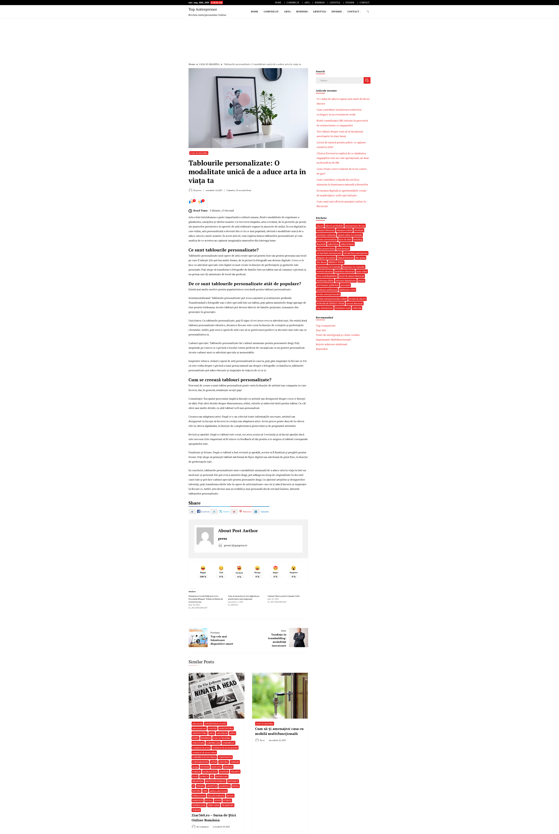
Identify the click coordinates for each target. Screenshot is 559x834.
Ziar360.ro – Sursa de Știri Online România (214, 817)
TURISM (196, 810)
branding (357, 239)
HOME (278, 2)
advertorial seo (199, 728)
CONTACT (364, 2)
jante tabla (361, 271)
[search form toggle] (367, 11)
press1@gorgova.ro (235, 545)
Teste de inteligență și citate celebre (338, 335)
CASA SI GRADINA (199, 153)
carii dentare (343, 248)
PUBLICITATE (198, 795)
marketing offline (325, 280)
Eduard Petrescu (345, 257)
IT (193, 786)
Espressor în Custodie (354, 266)
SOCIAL (208, 800)
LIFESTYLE (335, 2)
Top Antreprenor (203, 9)
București (321, 244)
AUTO (232, 733)
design (195, 766)
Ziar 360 (321, 330)
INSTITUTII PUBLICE (216, 781)
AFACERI (212, 728)
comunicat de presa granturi (225, 747)
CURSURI (234, 762)
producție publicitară (327, 289)
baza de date (345, 239)
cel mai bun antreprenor (356, 253)
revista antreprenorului (328, 294)
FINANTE (235, 771)
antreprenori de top (355, 225)
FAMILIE (196, 771)
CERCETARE (198, 742)
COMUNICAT (292, 2)
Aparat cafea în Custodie (350, 234)
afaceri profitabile (334, 225)
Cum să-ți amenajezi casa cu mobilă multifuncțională (279, 731)
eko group (360, 257)
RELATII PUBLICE (216, 795)
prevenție (345, 285)
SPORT (218, 800)
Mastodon (322, 349)
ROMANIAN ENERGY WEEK (330, 303)
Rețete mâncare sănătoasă (331, 344)
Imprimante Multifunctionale (333, 339)
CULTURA (223, 762)
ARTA (307, 2)
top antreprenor (325, 307)
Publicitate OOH (347, 289)
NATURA (196, 790)
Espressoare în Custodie (329, 266)
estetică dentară (325, 271)
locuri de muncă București (351, 275)
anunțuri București (326, 230)
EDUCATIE (216, 766)
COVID (213, 762)
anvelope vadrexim (326, 234)
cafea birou (333, 244)
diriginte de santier (326, 257)
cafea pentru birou (326, 248)
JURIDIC (200, 786)
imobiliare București (344, 271)
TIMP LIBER (213, 805)
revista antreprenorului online (332, 298)
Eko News (321, 262)
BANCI (195, 738)
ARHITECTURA (199, 733)
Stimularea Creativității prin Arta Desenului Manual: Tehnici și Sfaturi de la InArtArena (206, 599)
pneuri (361, 280)
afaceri (320, 225)
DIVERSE (349, 2)
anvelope (358, 230)
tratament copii (342, 307)
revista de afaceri (357, 298)
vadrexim (356, 307)
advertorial (197, 723)
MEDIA (235, 786)
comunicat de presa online (204, 752)
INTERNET (233, 781)
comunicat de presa (201, 747)
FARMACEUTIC (210, 771)
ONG (205, 790)
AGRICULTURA (226, 728)
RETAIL (230, 795)
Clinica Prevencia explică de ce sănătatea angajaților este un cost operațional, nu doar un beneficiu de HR (343, 157)
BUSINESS (320, 2)
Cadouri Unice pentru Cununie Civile (284, 596)
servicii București (354, 303)
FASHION (223, 771)
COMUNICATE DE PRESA (204, 757)
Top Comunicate (326, 325)
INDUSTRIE (197, 781)
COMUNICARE (213, 742)
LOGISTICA (224, 786)
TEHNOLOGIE (199, 805)
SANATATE (197, 800)
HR (212, 776)
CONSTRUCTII (225, 757)
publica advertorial (218, 790)
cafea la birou (347, 244)
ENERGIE (228, 766)
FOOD (195, 776)
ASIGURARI (222, 733)
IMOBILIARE (222, 776)
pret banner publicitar (327, 285)
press (222, 538)
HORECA (204, 776)
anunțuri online (344, 230)
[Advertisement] (279, 40)
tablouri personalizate (278, 289)
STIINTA (227, 800)
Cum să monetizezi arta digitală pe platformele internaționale (243, 597)
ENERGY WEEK (336, 262)
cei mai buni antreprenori (329, 253)
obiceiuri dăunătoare (346, 280)
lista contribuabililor (327, 275)
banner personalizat (327, 239)
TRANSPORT (228, 805)
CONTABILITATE (200, 762)
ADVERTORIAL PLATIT (215, 723)
